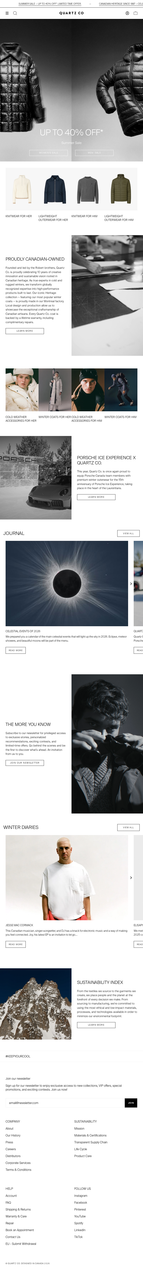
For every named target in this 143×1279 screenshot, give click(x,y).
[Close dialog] (101, 599)
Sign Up (51, 671)
